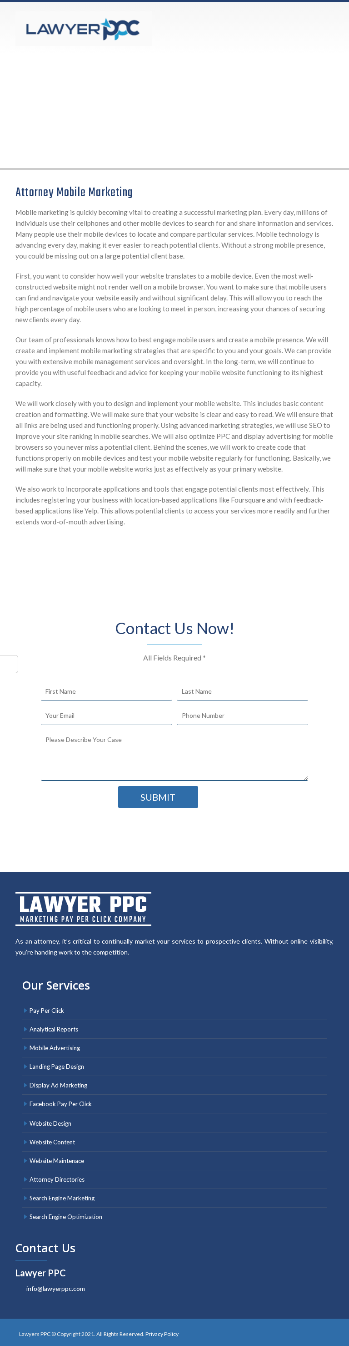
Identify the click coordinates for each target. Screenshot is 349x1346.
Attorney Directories (57, 1179)
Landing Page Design (57, 1066)
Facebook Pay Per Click (61, 1103)
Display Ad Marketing (58, 1085)
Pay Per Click (47, 1010)
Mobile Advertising (55, 1047)
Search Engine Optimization (66, 1216)
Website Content (52, 1142)
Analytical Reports (54, 1029)
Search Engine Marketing (62, 1198)
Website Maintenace (57, 1160)
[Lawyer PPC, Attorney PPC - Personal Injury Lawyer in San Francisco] (83, 28)
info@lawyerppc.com (55, 1288)
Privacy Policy (162, 1334)
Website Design (50, 1123)
